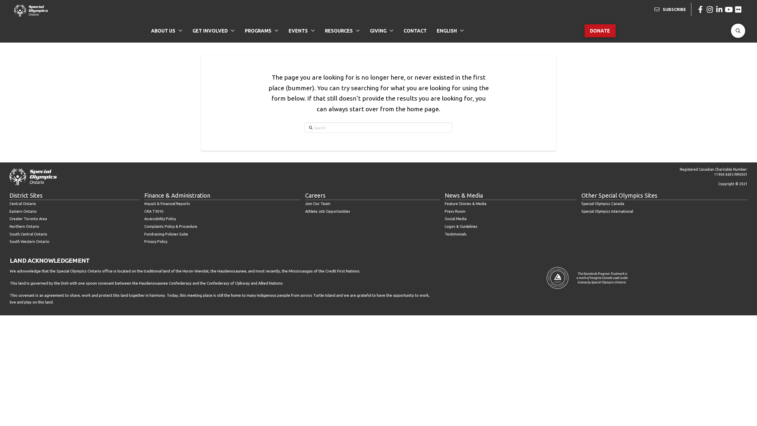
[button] (738, 31)
